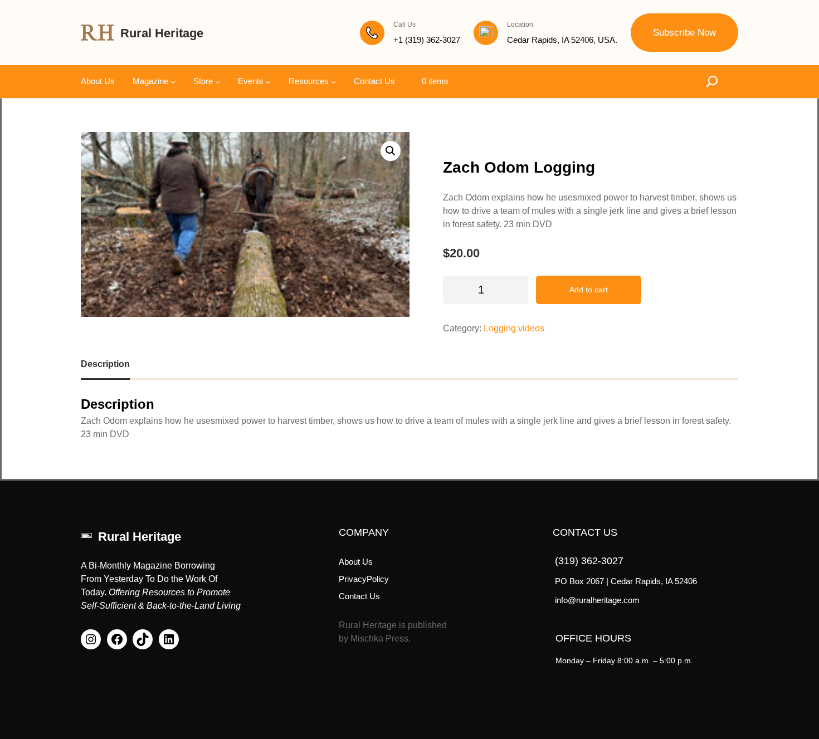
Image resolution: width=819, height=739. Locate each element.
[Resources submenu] (333, 81)
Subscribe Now (684, 32)
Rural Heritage (161, 33)
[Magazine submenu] (173, 81)
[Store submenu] (217, 81)
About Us (356, 561)
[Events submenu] (268, 81)
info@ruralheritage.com (597, 600)
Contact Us (359, 596)
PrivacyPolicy (364, 579)
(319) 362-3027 (589, 560)
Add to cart (588, 289)
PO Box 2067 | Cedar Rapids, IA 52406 (626, 581)
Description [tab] (105, 364)
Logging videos (514, 328)
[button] (391, 151)
